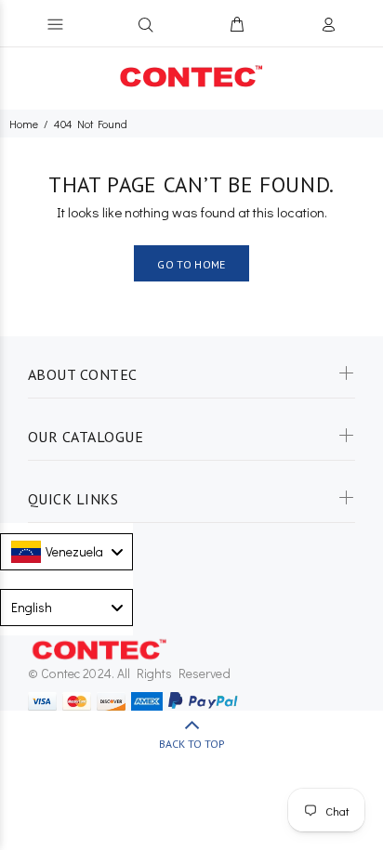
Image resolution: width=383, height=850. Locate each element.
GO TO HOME (191, 264)
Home (23, 123)
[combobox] (66, 551)
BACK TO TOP (192, 744)
